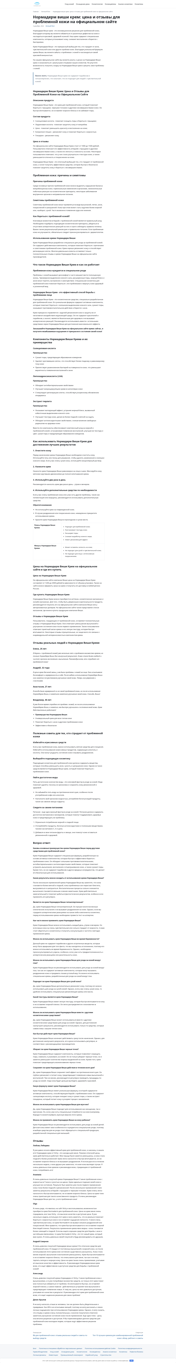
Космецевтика (110, 4)
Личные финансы (39, 1355)
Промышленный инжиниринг (72, 1355)
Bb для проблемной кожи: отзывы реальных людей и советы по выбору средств (60, 1335)
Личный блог (45, 12)
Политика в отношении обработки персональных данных (60, 1348)
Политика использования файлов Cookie (100, 1348)
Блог (34, 1348)
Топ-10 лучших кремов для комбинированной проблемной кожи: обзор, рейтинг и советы (118, 1335)
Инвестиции (53, 1355)
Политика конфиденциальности (130, 1348)
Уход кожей (69, 4)
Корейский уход (92, 1355)
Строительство (105, 1355)
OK (132, 1360)
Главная (36, 12)
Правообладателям (40, 1352)
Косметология (97, 4)
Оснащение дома (83, 4)
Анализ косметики (125, 4)
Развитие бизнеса (136, 1352)
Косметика (139, 4)
